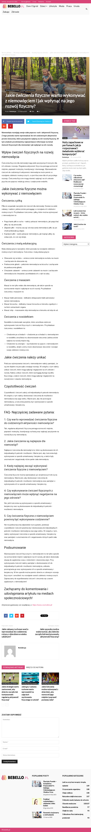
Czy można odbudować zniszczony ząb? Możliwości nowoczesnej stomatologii (79, 180)
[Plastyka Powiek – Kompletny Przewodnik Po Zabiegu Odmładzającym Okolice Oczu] (67, 195)
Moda (61, 6)
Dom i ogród (32, 6)
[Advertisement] (45, 32)
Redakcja (12, 111)
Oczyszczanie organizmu (71, 789)
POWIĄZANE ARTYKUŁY (13, 667)
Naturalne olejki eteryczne (72, 796)
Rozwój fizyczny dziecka (28, 90)
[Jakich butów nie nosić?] (67, 226)
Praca (69, 6)
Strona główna (25, 1)
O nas (34, 1)
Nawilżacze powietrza (70, 807)
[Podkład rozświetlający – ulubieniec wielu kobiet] (36, 801)
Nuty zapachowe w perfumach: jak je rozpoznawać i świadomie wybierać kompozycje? (73, 148)
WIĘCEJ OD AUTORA (34, 667)
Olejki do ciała (67, 811)
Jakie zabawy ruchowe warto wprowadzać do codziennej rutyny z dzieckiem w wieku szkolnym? (15, 633)
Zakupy (6, 12)
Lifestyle (53, 6)
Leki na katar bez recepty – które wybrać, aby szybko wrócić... (81, 214)
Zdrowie (15, 12)
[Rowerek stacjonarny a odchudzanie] (36, 815)
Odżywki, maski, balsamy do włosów (75, 800)
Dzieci (43, 6)
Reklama (41, 1)
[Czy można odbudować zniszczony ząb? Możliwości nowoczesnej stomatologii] (67, 177)
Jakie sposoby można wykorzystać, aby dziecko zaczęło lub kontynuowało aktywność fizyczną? (47, 633)
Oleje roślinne (67, 793)
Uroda (76, 6)
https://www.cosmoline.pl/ (42, 605)
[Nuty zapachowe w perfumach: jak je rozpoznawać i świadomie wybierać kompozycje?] (75, 132)
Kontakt (48, 1)
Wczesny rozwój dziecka (12, 90)
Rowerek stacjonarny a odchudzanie (51, 814)
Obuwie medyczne (69, 804)
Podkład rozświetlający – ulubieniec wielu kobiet (49, 802)
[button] (86, 9)
